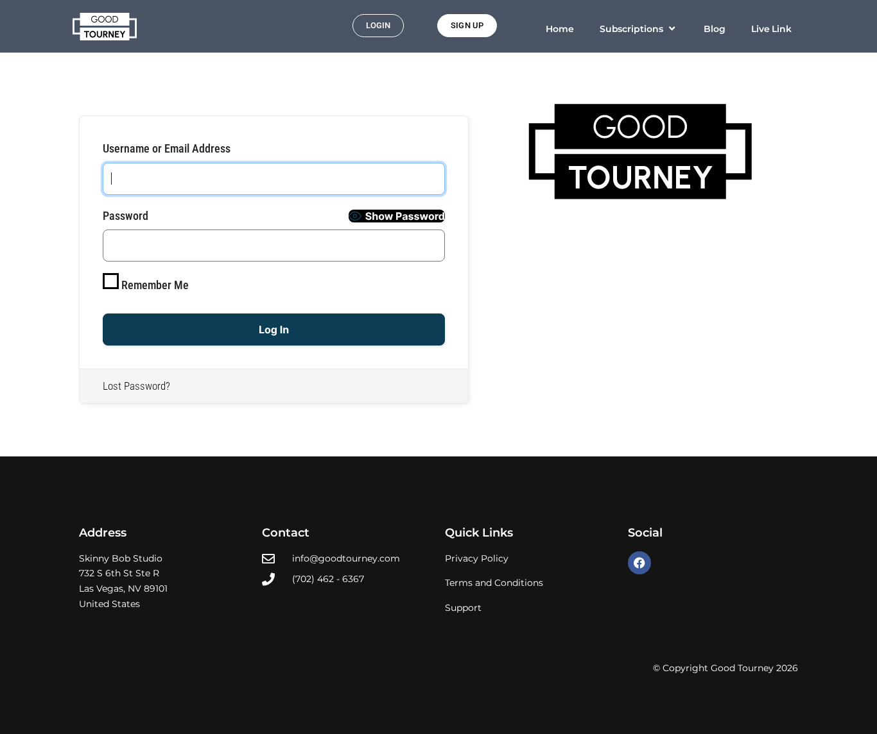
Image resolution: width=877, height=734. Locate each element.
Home (560, 29)
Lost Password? (136, 386)
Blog (714, 29)
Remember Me (154, 285)
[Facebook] (639, 562)
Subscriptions (631, 29)
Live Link (771, 29)
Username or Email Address (166, 148)
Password (125, 215)
